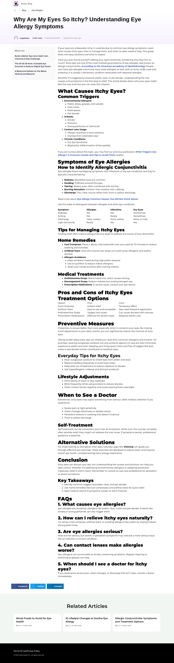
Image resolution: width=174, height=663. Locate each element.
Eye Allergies (37, 10)
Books (24, 4)
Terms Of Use (20, 651)
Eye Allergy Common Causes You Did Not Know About (107, 199)
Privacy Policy (33, 651)
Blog (30, 4)
